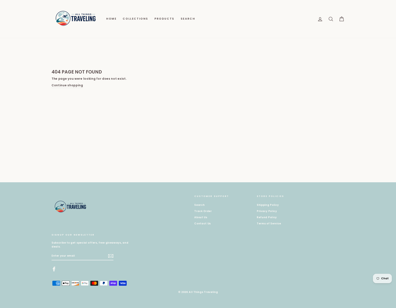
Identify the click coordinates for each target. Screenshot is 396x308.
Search (188, 19)
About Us (200, 217)
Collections (135, 19)
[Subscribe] (110, 256)
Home (111, 19)
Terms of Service (269, 223)
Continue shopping (67, 85)
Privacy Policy (267, 211)
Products (164, 19)
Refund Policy (267, 217)
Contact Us (202, 223)
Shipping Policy (268, 205)
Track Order (203, 211)
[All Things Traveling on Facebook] (54, 269)
